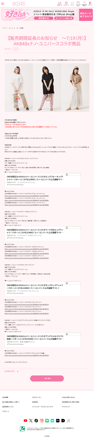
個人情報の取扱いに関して (10, 402)
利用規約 (35, 402)
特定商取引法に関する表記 (70, 402)
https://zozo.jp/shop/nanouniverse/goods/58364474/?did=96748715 (27, 309)
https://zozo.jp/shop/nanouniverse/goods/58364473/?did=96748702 (27, 249)
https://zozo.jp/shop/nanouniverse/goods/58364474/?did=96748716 (27, 313)
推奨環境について (8, 407)
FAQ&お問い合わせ (68, 397)
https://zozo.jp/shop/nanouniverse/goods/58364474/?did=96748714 (27, 304)
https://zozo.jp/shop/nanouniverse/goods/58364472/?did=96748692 (27, 196)
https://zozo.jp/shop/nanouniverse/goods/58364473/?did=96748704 (27, 253)
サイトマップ (66, 407)
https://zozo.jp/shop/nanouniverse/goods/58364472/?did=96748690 (27, 205)
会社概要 (5, 397)
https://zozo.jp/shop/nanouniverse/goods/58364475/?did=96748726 (27, 355)
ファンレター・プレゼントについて (42, 407)
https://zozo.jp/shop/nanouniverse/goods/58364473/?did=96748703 (27, 258)
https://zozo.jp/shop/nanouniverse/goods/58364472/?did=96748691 (27, 200)
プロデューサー (37, 397)
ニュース (11, 28)
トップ (4, 28)
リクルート (5, 411)
